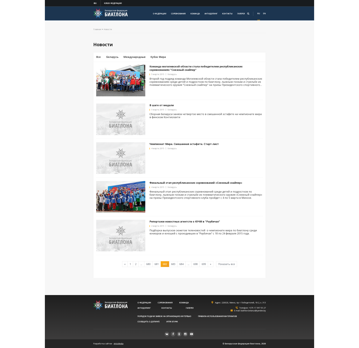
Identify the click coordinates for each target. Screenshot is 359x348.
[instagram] (185, 334)
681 (157, 264)
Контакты (227, 13)
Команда (195, 13)
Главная (97, 29)
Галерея (241, 13)
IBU (95, 3)
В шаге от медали (161, 105)
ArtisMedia (118, 343)
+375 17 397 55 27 (257, 307)
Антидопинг (210, 13)
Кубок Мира (158, 57)
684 (181, 264)
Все (98, 57)
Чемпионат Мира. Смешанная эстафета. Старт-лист (184, 144)
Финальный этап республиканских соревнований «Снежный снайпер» (195, 182)
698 (195, 264)
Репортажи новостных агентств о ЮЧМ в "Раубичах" (184, 221)
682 (165, 264)
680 (148, 264)
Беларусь (112, 57)
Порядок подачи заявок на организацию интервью (164, 316)
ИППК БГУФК (172, 321)
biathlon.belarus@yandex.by (253, 310)
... (141, 264)
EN (264, 13)
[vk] (166, 334)
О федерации (159, 13)
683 (173, 264)
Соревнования (178, 13)
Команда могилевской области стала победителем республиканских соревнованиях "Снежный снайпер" (195, 68)
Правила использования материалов (217, 316)
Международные (134, 57)
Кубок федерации (113, 3)
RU (258, 13)
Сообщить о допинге (148, 321)
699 (204, 264)
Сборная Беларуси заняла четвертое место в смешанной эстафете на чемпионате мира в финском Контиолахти (205, 115)
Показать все (226, 264)
